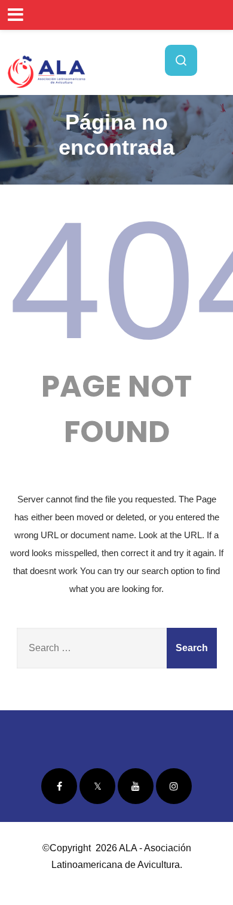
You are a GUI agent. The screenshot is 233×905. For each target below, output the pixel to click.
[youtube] (136, 786)
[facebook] (59, 786)
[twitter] (97, 786)
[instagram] (174, 786)
